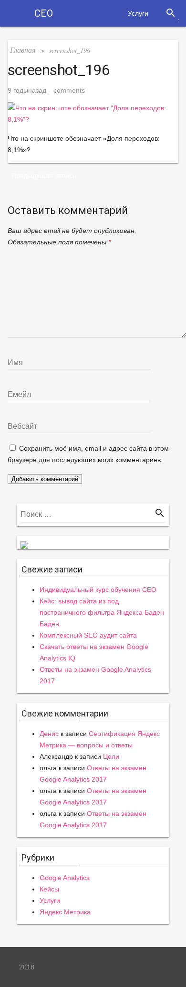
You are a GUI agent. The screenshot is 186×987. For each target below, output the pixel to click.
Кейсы (49, 889)
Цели (111, 756)
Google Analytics (65, 877)
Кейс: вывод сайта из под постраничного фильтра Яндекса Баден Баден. (102, 612)
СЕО (43, 13)
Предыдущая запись (43, 175)
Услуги (138, 13)
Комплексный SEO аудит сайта (88, 635)
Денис (49, 733)
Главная (22, 50)
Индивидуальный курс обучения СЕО (98, 589)
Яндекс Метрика (65, 912)
